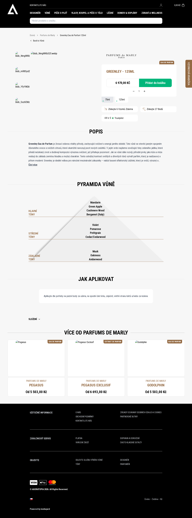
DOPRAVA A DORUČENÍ (130, 438)
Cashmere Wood (95, 210)
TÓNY (78, 464)
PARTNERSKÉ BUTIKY (129, 416)
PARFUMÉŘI (125, 464)
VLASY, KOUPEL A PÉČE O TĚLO (87, 13)
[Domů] (19, 9)
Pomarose (95, 229)
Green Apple (95, 206)
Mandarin (95, 202)
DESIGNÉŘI (35, 13)
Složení (32, 319)
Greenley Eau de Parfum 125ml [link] (73, 35)
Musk (95, 251)
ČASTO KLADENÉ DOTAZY (131, 442)
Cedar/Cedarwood (95, 236)
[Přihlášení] (161, 5)
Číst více (32, 164)
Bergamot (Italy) (95, 214)
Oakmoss (95, 255)
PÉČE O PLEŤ (60, 13)
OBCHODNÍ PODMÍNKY (85, 416)
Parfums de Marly (47, 35)
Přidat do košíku (155, 83)
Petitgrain (95, 232)
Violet (95, 224)
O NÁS (78, 412)
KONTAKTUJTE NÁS (38, 5)
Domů (32, 35)
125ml (122, 99)
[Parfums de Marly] (121, 56)
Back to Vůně (38, 40)
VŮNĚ (47, 13)
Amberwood (95, 259)
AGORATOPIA (38, 489)
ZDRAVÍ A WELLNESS (151, 13)
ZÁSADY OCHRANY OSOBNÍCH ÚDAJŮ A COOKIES (141, 412)
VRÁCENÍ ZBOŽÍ (82, 442)
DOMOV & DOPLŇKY (127, 13)
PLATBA (79, 438)
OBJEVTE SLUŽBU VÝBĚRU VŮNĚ (89, 460)
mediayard (45, 509)
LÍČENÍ (110, 13)
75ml (107, 99)
